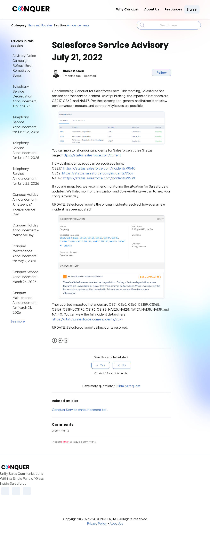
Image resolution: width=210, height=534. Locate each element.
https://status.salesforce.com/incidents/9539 (98, 173)
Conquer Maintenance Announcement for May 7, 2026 (25, 253)
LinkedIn (65, 340)
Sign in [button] (192, 9)
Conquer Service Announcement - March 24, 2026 (26, 277)
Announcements (78, 25)
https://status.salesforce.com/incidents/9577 (87, 319)
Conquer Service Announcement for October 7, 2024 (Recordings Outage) (80, 409)
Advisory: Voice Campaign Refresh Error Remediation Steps (24, 65)
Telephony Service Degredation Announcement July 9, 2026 (25, 96)
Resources (173, 9)
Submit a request (128, 386)
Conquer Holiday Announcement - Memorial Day (26, 230)
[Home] (30, 11)
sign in (65, 441)
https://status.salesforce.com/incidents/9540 (99, 168)
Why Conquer (127, 9)
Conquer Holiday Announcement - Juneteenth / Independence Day (26, 204)
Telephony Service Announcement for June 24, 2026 (26, 150)
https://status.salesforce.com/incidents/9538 (99, 178)
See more (17, 321)
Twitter (60, 340)
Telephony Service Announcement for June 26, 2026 (26, 124)
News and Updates (40, 25)
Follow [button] (161, 72)
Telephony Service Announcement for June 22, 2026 (26, 176)
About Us (151, 9)
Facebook (54, 340)
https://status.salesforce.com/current (91, 155)
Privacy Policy (97, 523)
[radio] (100, 365)
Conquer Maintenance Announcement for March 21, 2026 (25, 303)
